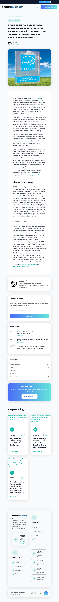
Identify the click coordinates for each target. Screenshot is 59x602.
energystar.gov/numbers (21, 266)
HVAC (36, 535)
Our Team (18, 570)
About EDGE (19, 566)
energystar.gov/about (28, 264)
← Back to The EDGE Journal (16, 16)
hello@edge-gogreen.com (39, 580)
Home (17, 563)
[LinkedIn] (40, 593)
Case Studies (29, 377)
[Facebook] (31, 593)
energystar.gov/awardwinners (32, 175)
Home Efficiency (29, 365)
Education (29, 371)
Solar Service (38, 531)
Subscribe (29, 316)
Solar (29, 368)
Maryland (29, 374)
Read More (14, 451)
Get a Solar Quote (49, 7)
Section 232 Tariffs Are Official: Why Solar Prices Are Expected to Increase (32, 332)
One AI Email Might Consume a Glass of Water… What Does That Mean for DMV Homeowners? (31, 347)
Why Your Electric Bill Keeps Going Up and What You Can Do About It (32, 340)
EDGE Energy (37, 98)
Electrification (38, 539)
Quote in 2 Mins (45, 2)
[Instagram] (36, 593)
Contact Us (18, 574)
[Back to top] (46, 593)
